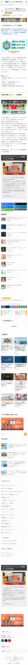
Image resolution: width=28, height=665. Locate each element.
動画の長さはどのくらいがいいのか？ (14, 255)
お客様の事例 (7, 506)
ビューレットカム (5, 552)
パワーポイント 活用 (9, 509)
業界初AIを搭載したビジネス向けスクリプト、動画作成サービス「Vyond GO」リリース (17, 454)
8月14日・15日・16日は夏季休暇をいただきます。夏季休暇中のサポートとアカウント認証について (17, 463)
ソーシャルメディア (8, 529)
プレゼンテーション (8, 511)
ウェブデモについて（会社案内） (11, 657)
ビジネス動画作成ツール (14, 660)
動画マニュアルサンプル (9, 500)
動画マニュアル (7, 497)
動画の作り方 (7, 526)
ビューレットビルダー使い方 (9, 540)
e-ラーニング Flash (8, 514)
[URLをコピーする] (25, 307)
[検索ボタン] (26, 2)
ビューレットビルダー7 (6, 555)
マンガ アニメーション (10, 485)
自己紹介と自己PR (11, 262)
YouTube (6, 520)
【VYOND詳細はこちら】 (9, 196)
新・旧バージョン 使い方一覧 (10, 543)
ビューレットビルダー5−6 (7, 554)
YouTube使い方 (7, 523)
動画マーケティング (19, 300)
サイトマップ (20, 657)
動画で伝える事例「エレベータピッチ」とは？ (16, 270)
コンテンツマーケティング (8, 300)
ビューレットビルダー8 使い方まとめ (13, 491)
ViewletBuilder (6, 537)
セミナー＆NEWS (6, 15)
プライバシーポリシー (9, 658)
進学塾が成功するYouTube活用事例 (14, 285)
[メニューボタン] (2, 2)
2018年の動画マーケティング (13, 277)
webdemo (14, 326)
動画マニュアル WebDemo (14, 2)
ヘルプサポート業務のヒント (11, 494)
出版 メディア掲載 (8, 503)
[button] (3, 307)
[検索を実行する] (25, 434)
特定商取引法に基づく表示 (18, 658)
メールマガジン (7, 532)
